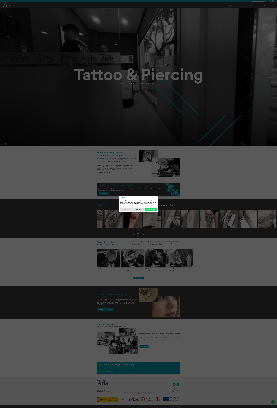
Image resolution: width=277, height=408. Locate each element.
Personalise (138, 209)
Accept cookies (151, 209)
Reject (126, 209)
